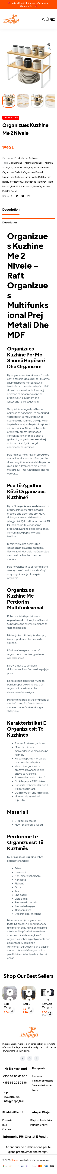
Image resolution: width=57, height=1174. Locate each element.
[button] (49, 46)
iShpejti (14, 1160)
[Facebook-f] (22, 1058)
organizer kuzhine (18, 167)
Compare (9, 1008)
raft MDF (42, 181)
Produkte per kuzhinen (26, 158)
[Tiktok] (36, 1058)
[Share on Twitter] (17, 195)
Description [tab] (10, 222)
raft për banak (10, 191)
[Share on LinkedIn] (28, 195)
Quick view (9, 1000)
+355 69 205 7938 (14, 1082)
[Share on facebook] (11, 195)
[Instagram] (29, 1058)
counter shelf (16, 162)
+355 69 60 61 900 (14, 1076)
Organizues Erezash (33, 172)
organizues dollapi (12, 172)
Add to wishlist (9, 992)
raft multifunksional (21, 186)
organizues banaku (39, 167)
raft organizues (41, 186)
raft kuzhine (29, 181)
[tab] (12, 211)
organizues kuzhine (12, 176)
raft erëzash (44, 176)
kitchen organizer (34, 162)
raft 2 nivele (30, 176)
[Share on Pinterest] (23, 195)
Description (10, 209)
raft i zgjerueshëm (12, 181)
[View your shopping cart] (47, 19)
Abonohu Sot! (27, 6)
